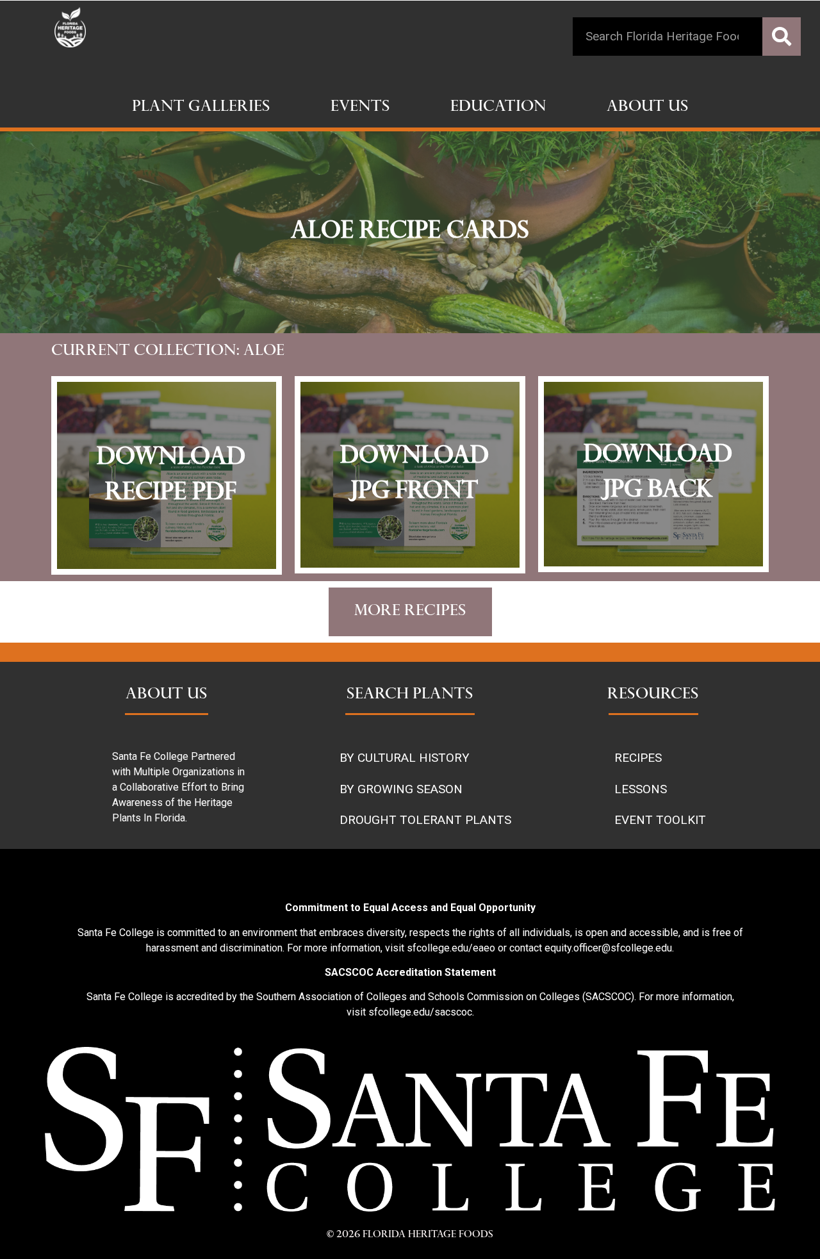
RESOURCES (653, 695)
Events (360, 107)
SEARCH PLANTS (410, 695)
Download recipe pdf (171, 476)
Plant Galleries (201, 107)
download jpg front (414, 474)
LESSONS (640, 789)
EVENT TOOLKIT (660, 819)
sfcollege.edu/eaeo (451, 948)
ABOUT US (167, 695)
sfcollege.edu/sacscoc (420, 1012)
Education (498, 107)
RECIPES (638, 757)
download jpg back (658, 473)
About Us (648, 107)
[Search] (781, 36)
